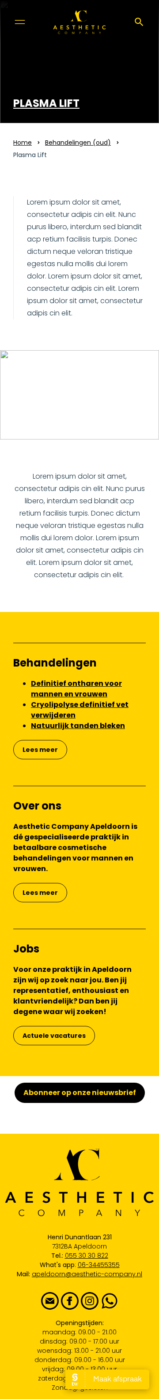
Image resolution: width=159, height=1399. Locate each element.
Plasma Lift (46, 103)
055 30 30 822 (86, 1255)
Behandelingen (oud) (78, 142)
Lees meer (40, 749)
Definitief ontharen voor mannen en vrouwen (76, 688)
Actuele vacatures (54, 1035)
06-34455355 (99, 1264)
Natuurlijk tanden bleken (78, 726)
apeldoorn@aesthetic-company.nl (87, 1274)
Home (22, 142)
